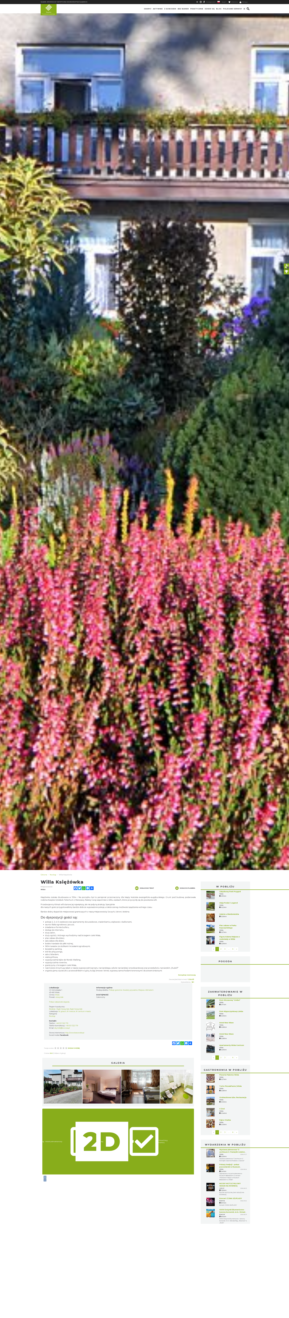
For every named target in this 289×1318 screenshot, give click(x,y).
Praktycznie (196, 9)
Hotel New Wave (226, 1006)
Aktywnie (158, 9)
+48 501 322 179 (62, 1023)
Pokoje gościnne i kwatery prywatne (123, 990)
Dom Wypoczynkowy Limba (231, 994)
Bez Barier (183, 9)
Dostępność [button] (210, 2)
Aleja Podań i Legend (228, 903)
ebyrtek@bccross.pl (62, 1028)
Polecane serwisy (232, 9)
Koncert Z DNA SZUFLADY (230, 1181)
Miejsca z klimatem (146, 990)
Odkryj (147, 9)
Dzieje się (210, 9)
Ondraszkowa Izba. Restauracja (232, 1080)
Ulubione (234, 2)
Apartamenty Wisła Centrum (231, 1028)
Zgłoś (191, 979)
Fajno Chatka (225, 1103)
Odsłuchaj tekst (147, 888)
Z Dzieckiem (170, 9)
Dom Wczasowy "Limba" (229, 983)
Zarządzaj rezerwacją (187, 975)
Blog (218, 9)
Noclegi (52, 1016)
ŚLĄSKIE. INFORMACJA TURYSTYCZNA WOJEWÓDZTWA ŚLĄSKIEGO (64, 2)
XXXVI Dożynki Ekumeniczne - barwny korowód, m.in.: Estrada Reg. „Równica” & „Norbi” (232, 1195)
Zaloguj (244, 2)
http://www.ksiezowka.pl (74, 1033)
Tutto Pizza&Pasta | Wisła (230, 1069)
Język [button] (224, 2)
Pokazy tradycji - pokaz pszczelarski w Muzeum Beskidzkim (229, 1150)
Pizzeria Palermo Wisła (229, 1058)
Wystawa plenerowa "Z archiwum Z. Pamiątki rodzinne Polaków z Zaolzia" (232, 1135)
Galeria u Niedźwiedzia (229, 914)
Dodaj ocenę (74, 1048)
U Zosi (222, 1092)
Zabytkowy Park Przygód (230, 892)
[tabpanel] (62, 1087)
